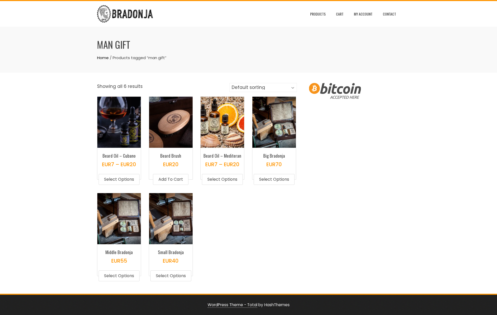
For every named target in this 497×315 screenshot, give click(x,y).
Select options (119, 179)
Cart (339, 14)
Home (103, 57)
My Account (363, 14)
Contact (389, 14)
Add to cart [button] (170, 179)
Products (318, 14)
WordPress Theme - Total (232, 304)
